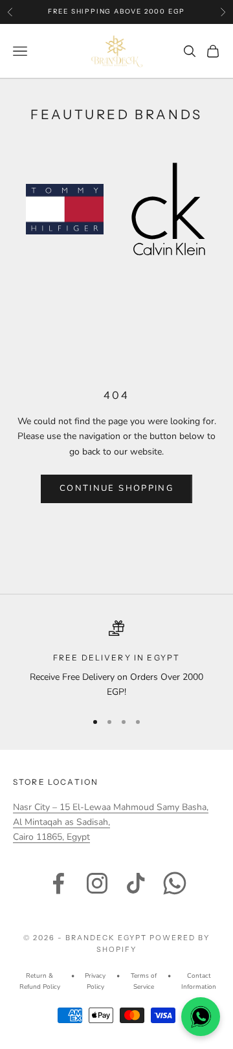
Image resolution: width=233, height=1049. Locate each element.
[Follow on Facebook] (58, 883)
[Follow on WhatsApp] (175, 883)
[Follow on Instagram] (97, 883)
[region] (116, 660)
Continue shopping (116, 488)
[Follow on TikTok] (136, 883)
